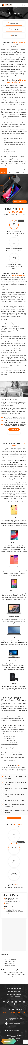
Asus (13, 599)
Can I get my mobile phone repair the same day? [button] (14, 783)
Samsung (4, 599)
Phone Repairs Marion (9, 760)
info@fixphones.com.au (11, 903)
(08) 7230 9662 (16, 901)
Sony (16, 599)
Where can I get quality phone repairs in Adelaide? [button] (15, 811)
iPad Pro (18, 551)
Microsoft (9, 599)
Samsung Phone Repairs (14, 994)
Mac (25, 619)
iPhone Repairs (14, 517)
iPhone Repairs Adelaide (14, 988)
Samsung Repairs (14, 567)
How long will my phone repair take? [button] (13, 800)
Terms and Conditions (14, 1038)
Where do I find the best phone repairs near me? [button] (14, 789)
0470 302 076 (8, 901)
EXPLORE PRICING (13, 433)
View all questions (13, 818)
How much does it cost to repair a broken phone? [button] (13, 805)
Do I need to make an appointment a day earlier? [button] (14, 777)
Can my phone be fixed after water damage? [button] (13, 795)
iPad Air (24, 551)
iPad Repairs (14, 542)
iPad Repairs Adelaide (14, 991)
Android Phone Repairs (14, 996)
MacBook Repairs (14, 616)
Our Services (13, 429)
